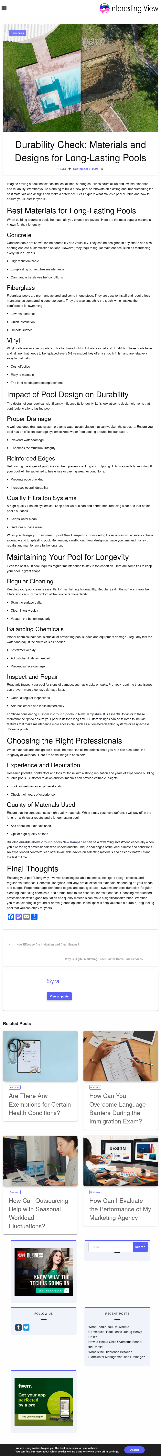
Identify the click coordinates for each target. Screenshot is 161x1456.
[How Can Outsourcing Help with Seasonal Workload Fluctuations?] (40, 1161)
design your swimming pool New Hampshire (54, 535)
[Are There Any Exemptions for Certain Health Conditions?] (40, 1056)
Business (17, 33)
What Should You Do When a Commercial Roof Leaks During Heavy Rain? (115, 1332)
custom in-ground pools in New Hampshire (70, 714)
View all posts (59, 996)
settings (113, 1451)
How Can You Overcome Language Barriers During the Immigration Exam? (117, 1108)
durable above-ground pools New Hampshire (52, 842)
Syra (63, 169)
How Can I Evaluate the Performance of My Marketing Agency (120, 1209)
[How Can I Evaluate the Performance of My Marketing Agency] (120, 1161)
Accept (134, 1450)
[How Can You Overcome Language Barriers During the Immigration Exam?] (120, 1056)
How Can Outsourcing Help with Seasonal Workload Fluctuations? (38, 1213)
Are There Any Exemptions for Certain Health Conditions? (40, 1104)
